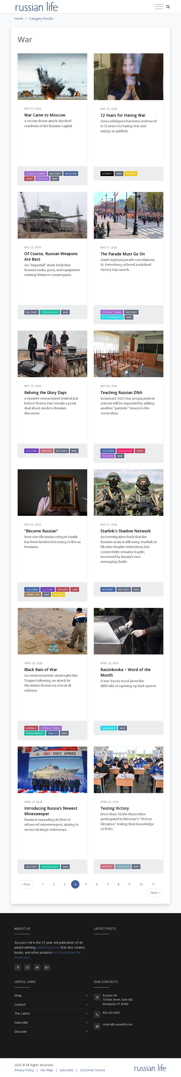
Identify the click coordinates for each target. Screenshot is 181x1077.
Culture (31, 450)
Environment (34, 733)
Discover (20, 1031)
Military (55, 173)
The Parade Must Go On (122, 253)
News (29, 178)
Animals (31, 728)
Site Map (46, 1070)
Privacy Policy (24, 1070)
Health (52, 733)
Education (125, 450)
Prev (27, 884)
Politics (42, 178)
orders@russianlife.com (118, 1024)
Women (131, 173)
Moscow (70, 173)
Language (108, 728)
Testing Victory (114, 808)
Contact (20, 1004)
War (54, 178)
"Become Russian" (41, 531)
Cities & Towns (35, 173)
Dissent (107, 173)
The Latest (22, 1013)
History (46, 450)
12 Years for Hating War (122, 115)
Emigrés (62, 589)
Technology (49, 312)
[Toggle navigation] (159, 7)
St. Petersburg (112, 317)
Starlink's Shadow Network (125, 531)
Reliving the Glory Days (45, 392)
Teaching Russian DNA (121, 392)
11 (153, 884)
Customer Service (92, 1070)
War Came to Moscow (44, 115)
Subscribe (21, 1022)
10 (141, 884)
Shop (18, 995)
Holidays (123, 866)
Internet (108, 589)
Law (74, 589)
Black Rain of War (40, 669)
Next (154, 893)
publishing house (48, 947)
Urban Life (33, 594)
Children (108, 450)
